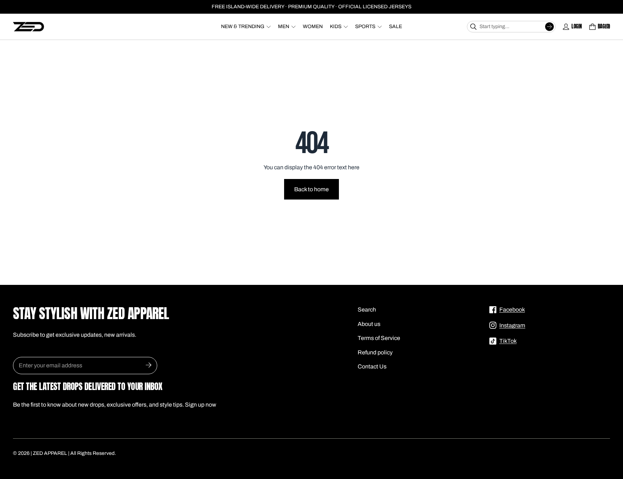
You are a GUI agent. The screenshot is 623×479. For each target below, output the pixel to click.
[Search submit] (549, 26)
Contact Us (372, 366)
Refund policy (375, 352)
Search (367, 309)
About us (369, 324)
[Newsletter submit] (148, 365)
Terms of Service (379, 338)
